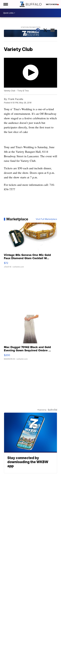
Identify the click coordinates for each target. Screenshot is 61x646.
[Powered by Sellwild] (52, 410)
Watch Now (51, 4)
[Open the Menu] (5, 4)
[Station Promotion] (30, 33)
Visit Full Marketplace (46, 219)
